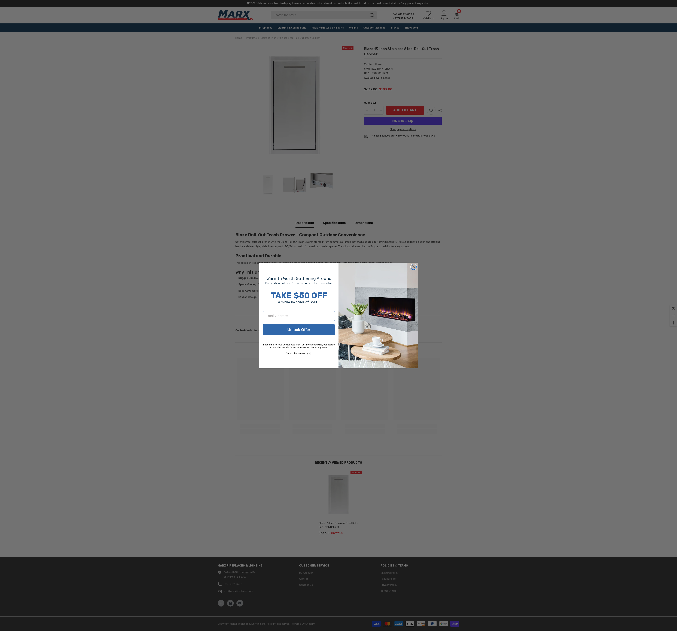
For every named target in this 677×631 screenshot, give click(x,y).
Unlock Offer (298, 329)
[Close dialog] (413, 267)
